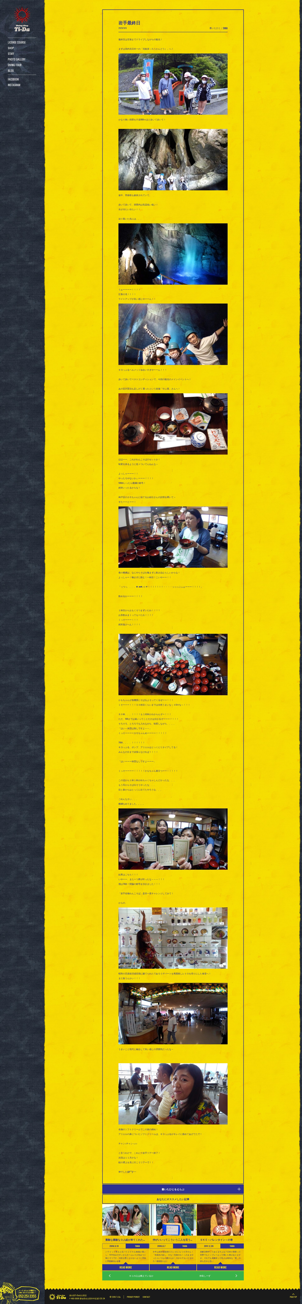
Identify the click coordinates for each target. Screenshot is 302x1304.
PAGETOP (293, 1297)
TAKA (225, 28)
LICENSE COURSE (17, 42)
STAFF (11, 53)
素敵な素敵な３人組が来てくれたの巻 (125, 1239)
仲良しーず (204, 1275)
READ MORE (126, 1267)
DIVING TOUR (15, 64)
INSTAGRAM (14, 84)
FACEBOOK (13, 79)
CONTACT (146, 1297)
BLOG (11, 70)
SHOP (11, 48)
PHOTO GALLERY (16, 59)
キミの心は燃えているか (141, 1275)
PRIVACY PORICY (133, 1297)
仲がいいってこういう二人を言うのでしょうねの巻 (173, 1239)
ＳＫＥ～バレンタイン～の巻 (216, 1239)
